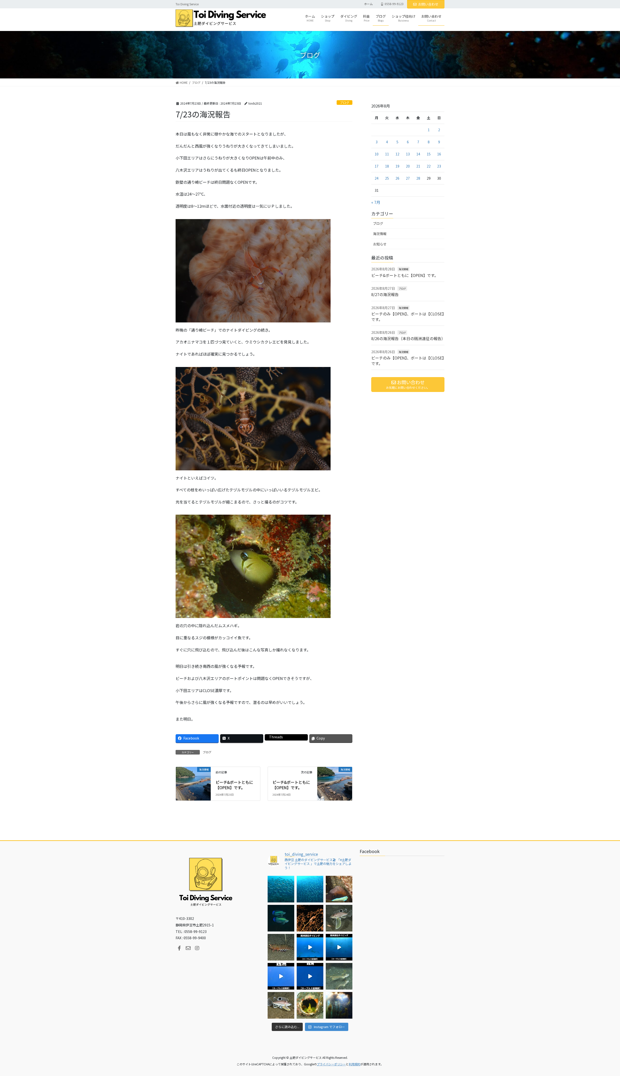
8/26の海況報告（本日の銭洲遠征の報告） (408, 338)
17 (377, 166)
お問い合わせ (428, 4)
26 (397, 178)
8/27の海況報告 (385, 294)
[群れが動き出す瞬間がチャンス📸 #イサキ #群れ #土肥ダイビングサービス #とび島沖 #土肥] (310, 889)
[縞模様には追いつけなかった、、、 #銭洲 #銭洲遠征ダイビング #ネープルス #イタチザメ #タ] (310, 976)
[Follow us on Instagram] (197, 948)
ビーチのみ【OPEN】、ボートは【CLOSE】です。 (407, 316)
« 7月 (375, 202)
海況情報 (380, 233)
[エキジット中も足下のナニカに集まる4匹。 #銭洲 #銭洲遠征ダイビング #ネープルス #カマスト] (281, 976)
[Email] (188, 948)
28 (418, 178)
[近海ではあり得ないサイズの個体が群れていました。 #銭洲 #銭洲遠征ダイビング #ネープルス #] (339, 947)
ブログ (344, 102)
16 (439, 154)
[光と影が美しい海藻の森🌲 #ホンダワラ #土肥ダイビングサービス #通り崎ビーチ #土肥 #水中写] (339, 1005)
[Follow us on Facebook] (179, 948)
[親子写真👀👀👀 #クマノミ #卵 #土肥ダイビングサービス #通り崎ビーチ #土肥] (339, 889)
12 (397, 154)
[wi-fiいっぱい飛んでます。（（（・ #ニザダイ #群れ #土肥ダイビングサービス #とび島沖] (281, 889)
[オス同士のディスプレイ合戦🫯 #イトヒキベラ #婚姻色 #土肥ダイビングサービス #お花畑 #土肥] (281, 918)
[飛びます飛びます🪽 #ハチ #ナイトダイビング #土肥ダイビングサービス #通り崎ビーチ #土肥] (339, 918)
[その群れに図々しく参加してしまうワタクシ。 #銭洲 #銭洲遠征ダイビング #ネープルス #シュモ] (310, 947)
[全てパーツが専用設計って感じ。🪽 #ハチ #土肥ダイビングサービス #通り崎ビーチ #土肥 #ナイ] (281, 1005)
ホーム (368, 4)
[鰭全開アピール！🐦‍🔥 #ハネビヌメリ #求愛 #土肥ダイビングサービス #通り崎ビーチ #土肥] (339, 976)
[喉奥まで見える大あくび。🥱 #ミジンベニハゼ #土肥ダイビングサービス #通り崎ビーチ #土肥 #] (310, 1005)
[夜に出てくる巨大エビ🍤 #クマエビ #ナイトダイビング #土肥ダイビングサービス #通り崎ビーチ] (281, 947)
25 (387, 178)
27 (408, 178)
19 (397, 166)
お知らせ (380, 244)
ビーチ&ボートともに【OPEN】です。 (234, 784)
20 (408, 166)
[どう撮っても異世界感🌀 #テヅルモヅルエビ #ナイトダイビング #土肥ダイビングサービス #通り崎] (310, 918)
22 (429, 166)
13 (408, 154)
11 (387, 154)
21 (418, 166)
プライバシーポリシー (331, 1064)
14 (418, 154)
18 (387, 166)
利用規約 (354, 1064)
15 (429, 154)
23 (439, 166)
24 (377, 178)
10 (377, 154)
